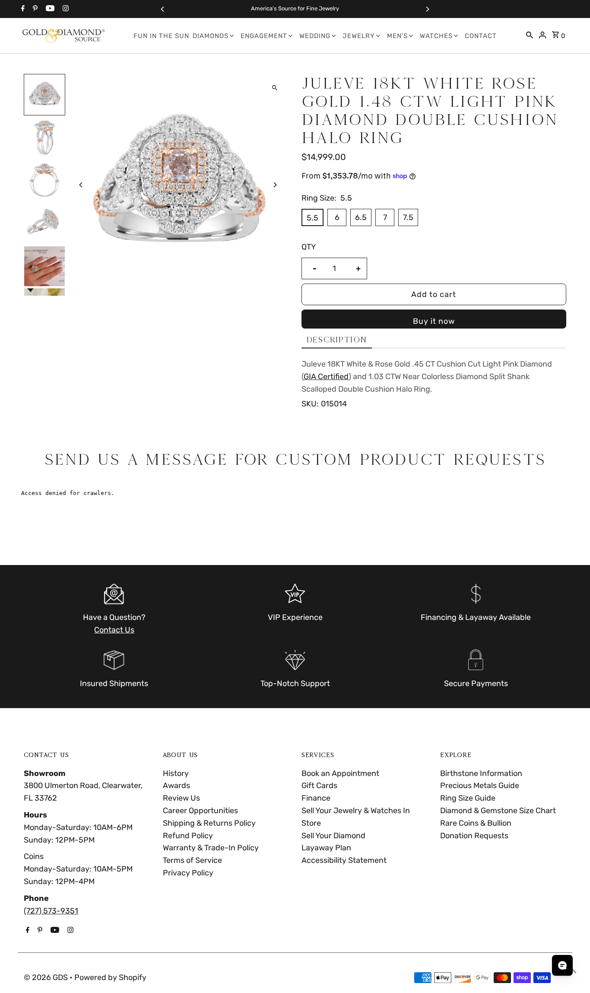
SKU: (310, 404)
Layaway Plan (326, 848)
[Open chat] (562, 965)
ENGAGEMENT (264, 36)
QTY (308, 247)
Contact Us (114, 630)
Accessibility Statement (344, 860)
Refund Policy (188, 835)
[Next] (427, 9)
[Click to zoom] (274, 88)
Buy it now (434, 321)
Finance (315, 798)
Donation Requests (474, 835)
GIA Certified (326, 376)
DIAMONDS (210, 36)
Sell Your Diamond (333, 835)
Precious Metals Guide (479, 785)
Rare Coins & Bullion (475, 823)
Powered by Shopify (110, 977)
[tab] (336, 340)
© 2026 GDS (47, 977)
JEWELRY (359, 36)
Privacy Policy (188, 873)
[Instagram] (64, 9)
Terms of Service (192, 860)
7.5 (408, 217)
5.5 (312, 218)
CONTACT (481, 36)
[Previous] (162, 9)
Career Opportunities (200, 810)
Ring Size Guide (467, 798)
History (176, 773)
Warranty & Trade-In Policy (211, 848)
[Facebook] (22, 9)
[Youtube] (49, 9)
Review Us (181, 798)
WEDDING (314, 36)
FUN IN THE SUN (161, 36)
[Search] (529, 36)
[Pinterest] (34, 9)
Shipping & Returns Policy (209, 823)
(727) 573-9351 (51, 911)
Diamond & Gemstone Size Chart (498, 810)
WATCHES (436, 36)
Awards (176, 785)
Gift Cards (319, 785)
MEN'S (397, 36)
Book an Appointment (340, 773)
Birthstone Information (481, 773)
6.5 (361, 217)
